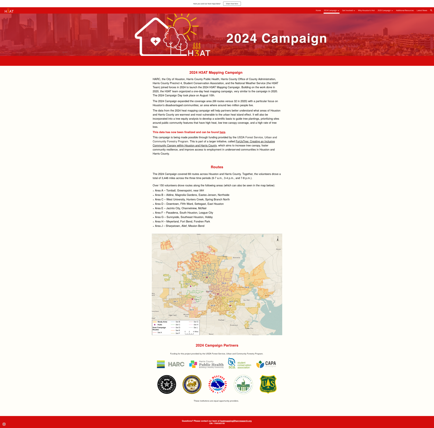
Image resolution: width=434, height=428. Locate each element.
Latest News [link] (422, 10)
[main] (217, 113)
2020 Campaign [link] (384, 10)
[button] (431, 10)
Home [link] (318, 10)
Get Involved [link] (347, 10)
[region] (217, 3)
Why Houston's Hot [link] (366, 10)
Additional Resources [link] (405, 10)
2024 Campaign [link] (330, 10)
